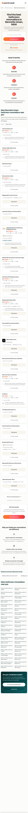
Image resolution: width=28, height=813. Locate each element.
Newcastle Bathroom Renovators (11, 463)
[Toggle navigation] (25, 3)
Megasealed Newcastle (9, 300)
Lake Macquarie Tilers (8, 479)
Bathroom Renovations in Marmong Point (20, 654)
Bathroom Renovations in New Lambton (7, 658)
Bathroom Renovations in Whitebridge (7, 605)
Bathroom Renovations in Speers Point (20, 650)
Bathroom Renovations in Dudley (7, 597)
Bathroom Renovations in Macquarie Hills (20, 646)
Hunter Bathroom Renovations (11, 426)
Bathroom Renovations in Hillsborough (7, 617)
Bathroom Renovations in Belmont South (7, 642)
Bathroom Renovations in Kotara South (20, 626)
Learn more (14, 689)
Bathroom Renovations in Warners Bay (20, 621)
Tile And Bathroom (7, 128)
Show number (14, 142)
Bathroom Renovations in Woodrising (20, 667)
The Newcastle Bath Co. (9, 409)
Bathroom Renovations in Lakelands (7, 634)
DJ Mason (4, 394)
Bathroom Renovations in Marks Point (20, 662)
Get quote (14, 201)
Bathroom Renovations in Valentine (7, 626)
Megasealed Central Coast (9, 195)
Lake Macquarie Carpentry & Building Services (14, 228)
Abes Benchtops (7, 163)
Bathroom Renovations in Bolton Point (20, 658)
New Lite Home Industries (9, 375)
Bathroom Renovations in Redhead (20, 589)
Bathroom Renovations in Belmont (20, 609)
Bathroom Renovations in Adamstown (7, 646)
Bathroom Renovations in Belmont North (7, 601)
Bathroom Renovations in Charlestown (7, 609)
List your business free (15, 684)
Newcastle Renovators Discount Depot (13, 257)
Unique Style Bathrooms (9, 148)
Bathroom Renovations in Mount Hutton (20, 601)
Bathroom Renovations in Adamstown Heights (7, 630)
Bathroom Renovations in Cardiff (7, 650)
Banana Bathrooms (7, 442)
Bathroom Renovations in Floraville (20, 605)
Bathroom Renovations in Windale (7, 593)
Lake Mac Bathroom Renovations (11, 211)
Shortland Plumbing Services (10, 277)
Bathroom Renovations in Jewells (7, 589)
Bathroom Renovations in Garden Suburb (7, 638)
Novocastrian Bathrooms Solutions (12, 358)
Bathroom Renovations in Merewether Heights (20, 638)
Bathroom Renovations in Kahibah (7, 613)
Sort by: (2, 124)
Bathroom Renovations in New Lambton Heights (7, 662)
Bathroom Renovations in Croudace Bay (20, 613)
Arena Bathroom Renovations (10, 323)
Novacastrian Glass (7, 176)
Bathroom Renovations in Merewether (20, 642)
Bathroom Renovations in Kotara (20, 634)
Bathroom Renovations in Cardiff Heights (7, 654)
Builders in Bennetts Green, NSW (9, 575)
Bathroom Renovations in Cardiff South (20, 630)
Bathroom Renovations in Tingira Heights (20, 597)
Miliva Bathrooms (11, 339)
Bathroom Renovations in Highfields (7, 621)
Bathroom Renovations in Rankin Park (7, 667)
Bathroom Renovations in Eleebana (20, 617)
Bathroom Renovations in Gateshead (20, 593)
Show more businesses (13, 496)
